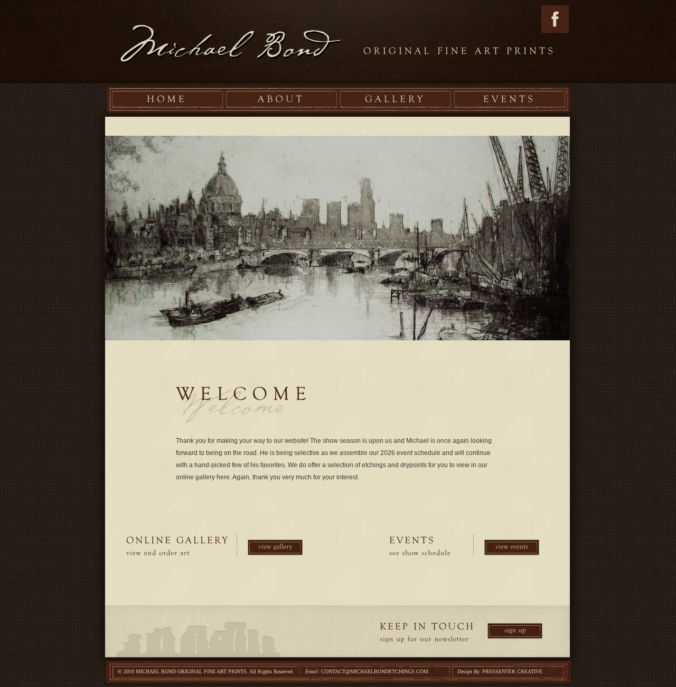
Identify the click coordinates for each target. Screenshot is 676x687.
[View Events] (511, 547)
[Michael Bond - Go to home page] (230, 41)
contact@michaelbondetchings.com (374, 671)
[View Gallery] (275, 547)
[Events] (509, 99)
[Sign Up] (514, 631)
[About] (281, 99)
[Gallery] (395, 99)
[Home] (167, 99)
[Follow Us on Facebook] (555, 30)
